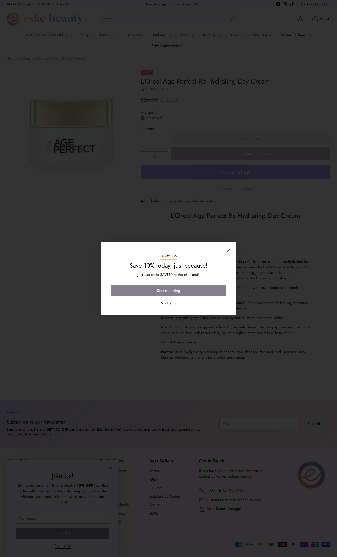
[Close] (228, 250)
